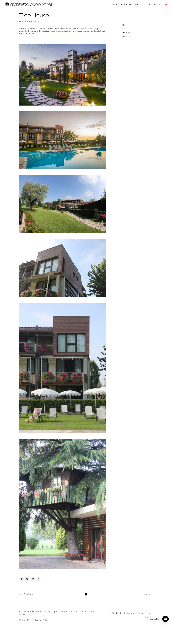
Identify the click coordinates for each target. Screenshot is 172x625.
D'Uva (81, 611)
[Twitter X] (38, 579)
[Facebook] (27, 579)
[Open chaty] (165, 619)
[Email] (21, 579)
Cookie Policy (42, 620)
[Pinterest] (33, 579)
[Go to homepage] (28, 4)
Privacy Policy (26, 620)
